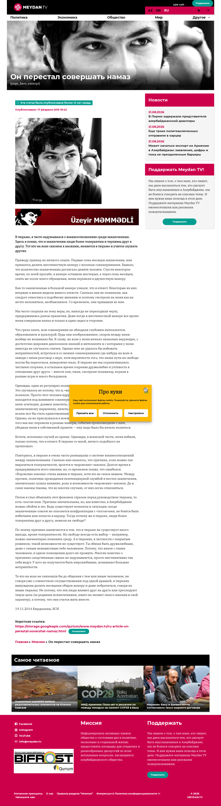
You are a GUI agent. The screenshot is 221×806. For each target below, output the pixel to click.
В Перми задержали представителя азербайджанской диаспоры (177, 119)
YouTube (24, 735)
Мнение (38, 642)
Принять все (85, 413)
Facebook (25, 724)
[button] (210, 17)
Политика (18, 17)
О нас (49, 793)
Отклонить (110, 413)
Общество (116, 17)
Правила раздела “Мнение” (75, 793)
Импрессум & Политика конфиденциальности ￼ (128, 793)
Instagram (26, 729)
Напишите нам (25, 797)
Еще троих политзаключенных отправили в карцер (173, 133)
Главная (21, 642)
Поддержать (203, 3)
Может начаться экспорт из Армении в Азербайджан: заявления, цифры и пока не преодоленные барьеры (178, 150)
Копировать (78, 631)
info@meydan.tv (30, 741)
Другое (199, 17)
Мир (159, 17)
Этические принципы (28, 793)
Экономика (67, 17)
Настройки (136, 413)
